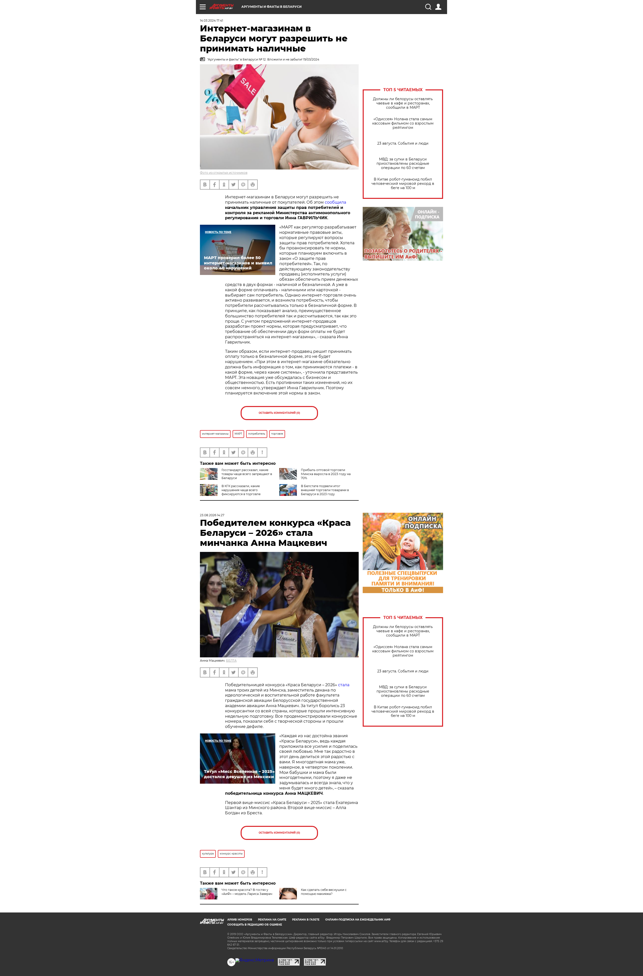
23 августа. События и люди (402, 143)
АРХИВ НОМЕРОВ (239, 919)
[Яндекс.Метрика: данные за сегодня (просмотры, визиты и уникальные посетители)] (254, 960)
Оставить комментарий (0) (279, 413)
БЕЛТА (231, 660)
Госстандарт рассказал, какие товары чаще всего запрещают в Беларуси (247, 474)
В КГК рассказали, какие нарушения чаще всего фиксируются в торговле (241, 490)
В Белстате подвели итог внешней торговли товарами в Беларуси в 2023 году (325, 490)
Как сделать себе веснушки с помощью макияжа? (324, 892)
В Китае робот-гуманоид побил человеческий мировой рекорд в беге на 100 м (402, 183)
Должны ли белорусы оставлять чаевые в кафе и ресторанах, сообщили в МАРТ (403, 103)
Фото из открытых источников (223, 173)
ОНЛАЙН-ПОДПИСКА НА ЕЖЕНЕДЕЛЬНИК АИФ (358, 919)
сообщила (335, 202)
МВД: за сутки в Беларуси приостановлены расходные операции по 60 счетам (403, 163)
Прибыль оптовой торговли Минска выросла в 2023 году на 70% (326, 474)
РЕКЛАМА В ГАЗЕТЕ (305, 919)
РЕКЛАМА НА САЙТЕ (272, 919)
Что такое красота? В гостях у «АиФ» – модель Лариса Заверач (247, 892)
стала (343, 684)
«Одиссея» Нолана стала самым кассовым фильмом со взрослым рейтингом (403, 123)
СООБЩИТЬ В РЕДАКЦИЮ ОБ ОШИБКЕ (254, 924)
